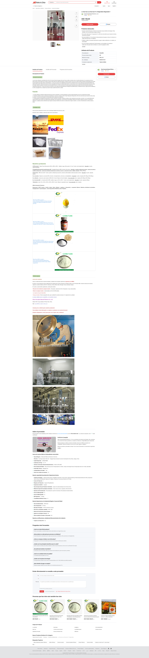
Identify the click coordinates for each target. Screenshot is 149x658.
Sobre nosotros (39, 648)
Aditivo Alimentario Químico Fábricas (40, 642)
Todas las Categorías (38, 6)
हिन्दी (95, 650)
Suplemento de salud (36, 631)
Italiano (74, 650)
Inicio (34, 8)
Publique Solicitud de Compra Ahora (63, 591)
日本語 (53, 650)
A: (38, 578)
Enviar (42, 591)
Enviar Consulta (90, 24)
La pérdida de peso (77, 629)
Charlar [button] (108, 24)
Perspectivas (97, 648)
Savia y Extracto (48, 8)
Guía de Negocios (104, 648)
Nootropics (56, 627)
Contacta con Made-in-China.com (70, 648)
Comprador (97, 6)
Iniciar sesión (114, 3)
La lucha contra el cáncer (58, 629)
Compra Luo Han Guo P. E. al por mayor (102, 642)
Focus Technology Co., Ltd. (72, 652)
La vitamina (35, 627)
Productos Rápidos (80, 648)
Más (33, 644)
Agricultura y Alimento (40, 8)
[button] (95, 2)
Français (56, 650)
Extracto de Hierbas (55, 8)
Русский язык (79, 650)
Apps (109, 6)
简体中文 (44, 650)
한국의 (84, 650)
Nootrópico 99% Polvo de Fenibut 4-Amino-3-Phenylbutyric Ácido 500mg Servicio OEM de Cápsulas (74, 617)
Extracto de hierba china (58, 631)
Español (61, 650)
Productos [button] (51, 2)
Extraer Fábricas (82, 642)
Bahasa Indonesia (113, 650)
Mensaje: (37, 581)
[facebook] (108, 648)
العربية (87, 650)
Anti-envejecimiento (98, 627)
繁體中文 (48, 650)
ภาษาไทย (99, 650)
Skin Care (34, 629)
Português (69, 650)
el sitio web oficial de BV (62, 433)
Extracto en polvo (61, 642)
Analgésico (76, 627)
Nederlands (91, 650)
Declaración (46, 648)
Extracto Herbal (90, 642)
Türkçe (103, 650)
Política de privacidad (60, 648)
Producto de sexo (98, 629)
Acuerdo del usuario (52, 648)
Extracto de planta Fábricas (71, 642)
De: (38, 575)
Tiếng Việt (107, 650)
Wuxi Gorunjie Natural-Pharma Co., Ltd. (91, 13)
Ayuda (104, 6)
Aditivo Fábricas (52, 642)
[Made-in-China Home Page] (39, 2)
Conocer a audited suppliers (89, 648)
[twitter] (111, 648)
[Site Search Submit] (99, 2)
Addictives (76, 631)
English (40, 650)
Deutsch (65, 650)
